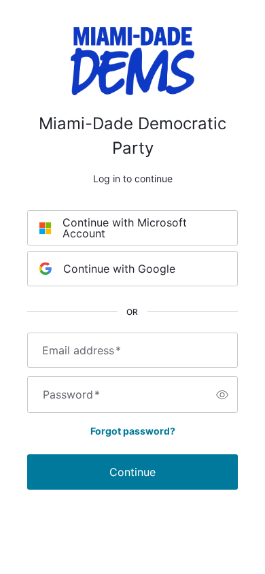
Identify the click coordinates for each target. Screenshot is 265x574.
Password (71, 394)
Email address (81, 350)
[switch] (222, 394)
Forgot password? (132, 431)
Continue (132, 472)
